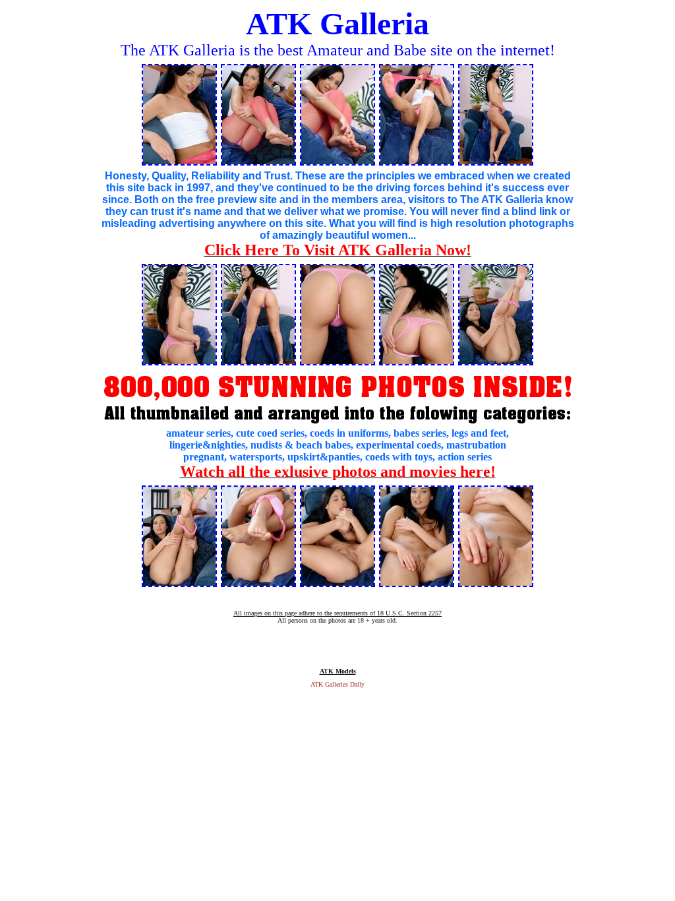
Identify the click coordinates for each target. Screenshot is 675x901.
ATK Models (338, 671)
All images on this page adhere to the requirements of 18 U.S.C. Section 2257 (337, 613)
